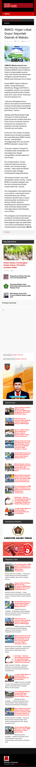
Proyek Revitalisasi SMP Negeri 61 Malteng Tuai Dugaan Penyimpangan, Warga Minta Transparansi (23, 489)
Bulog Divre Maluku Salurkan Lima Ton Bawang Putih (20, 277)
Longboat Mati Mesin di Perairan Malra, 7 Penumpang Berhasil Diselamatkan (23, 511)
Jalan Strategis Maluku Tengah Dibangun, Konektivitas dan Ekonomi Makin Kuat (22, 694)
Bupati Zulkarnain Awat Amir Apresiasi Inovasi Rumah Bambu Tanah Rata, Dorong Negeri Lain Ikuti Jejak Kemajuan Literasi (22, 445)
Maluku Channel (18, 355)
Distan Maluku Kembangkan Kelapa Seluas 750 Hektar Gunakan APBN (16, 265)
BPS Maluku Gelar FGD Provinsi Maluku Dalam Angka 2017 (20, 295)
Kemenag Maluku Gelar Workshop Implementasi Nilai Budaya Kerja (20, 286)
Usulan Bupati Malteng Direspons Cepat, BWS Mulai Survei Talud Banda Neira (22, 729)
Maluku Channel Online (20, 764)
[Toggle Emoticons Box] (3, 310)
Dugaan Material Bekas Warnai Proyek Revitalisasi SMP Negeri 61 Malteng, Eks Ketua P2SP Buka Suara (23, 411)
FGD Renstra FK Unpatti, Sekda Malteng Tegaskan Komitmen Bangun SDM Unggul (22, 421)
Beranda (7, 20)
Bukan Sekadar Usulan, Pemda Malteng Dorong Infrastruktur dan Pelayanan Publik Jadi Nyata (23, 467)
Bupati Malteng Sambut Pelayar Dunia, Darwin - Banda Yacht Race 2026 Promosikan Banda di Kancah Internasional (23, 478)
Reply (18, 41)
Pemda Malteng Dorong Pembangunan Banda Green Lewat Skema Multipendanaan (23, 455)
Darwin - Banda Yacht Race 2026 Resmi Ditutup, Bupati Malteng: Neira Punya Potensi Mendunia (22, 433)
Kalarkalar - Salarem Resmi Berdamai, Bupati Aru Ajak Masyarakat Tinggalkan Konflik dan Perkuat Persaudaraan (23, 501)
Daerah (17, 20)
